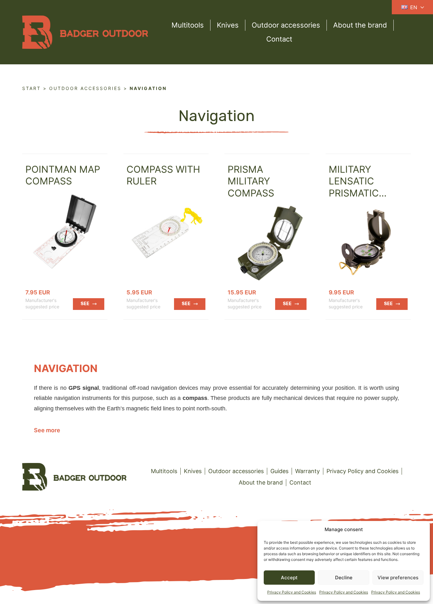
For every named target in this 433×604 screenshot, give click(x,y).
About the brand (360, 25)
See (85, 303)
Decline (343, 578)
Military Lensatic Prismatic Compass (354, 187)
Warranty (307, 471)
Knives (228, 25)
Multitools (187, 25)
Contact (279, 39)
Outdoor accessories (286, 25)
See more (47, 430)
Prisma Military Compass (251, 181)
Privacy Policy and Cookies (291, 592)
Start (31, 88)
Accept (289, 578)
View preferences (398, 578)
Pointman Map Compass (62, 175)
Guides (279, 471)
